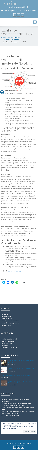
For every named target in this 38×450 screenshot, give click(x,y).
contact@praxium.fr (11, 10)
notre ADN (5, 314)
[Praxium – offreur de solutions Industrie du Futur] (4, 370)
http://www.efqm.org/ (14, 271)
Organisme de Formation (9, 347)
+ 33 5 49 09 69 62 (29, 10)
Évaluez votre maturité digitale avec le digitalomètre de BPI (20, 382)
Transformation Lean (8, 341)
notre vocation (6, 316)
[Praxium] (19, 3)
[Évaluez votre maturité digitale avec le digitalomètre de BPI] (4, 383)
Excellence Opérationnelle (12, 40)
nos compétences (14, 38)
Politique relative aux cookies (10, 428)
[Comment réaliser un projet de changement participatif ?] (4, 363)
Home (3, 38)
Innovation (5, 345)
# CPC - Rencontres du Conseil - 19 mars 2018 (15, 405)
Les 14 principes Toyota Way (10, 415)
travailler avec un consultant (10, 321)
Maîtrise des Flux (7, 343)
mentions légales (7, 325)
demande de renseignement (10, 323)
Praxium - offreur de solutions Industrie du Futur (17, 403)
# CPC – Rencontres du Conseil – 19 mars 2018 (15, 376)
